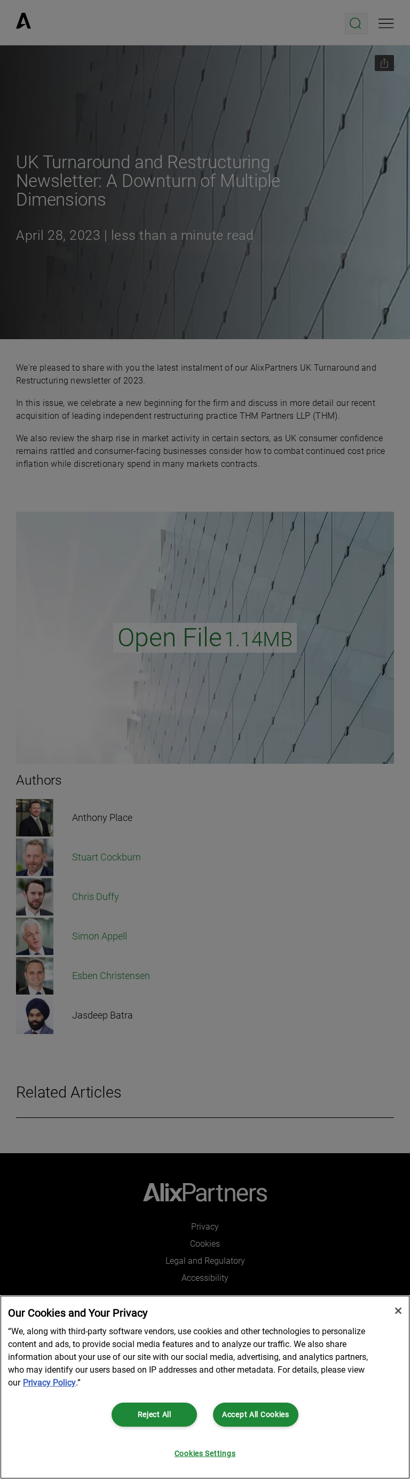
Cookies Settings (205, 1453)
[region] (205, 1387)
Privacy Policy (49, 1383)
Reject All (154, 1414)
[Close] (398, 1311)
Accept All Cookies (255, 1414)
